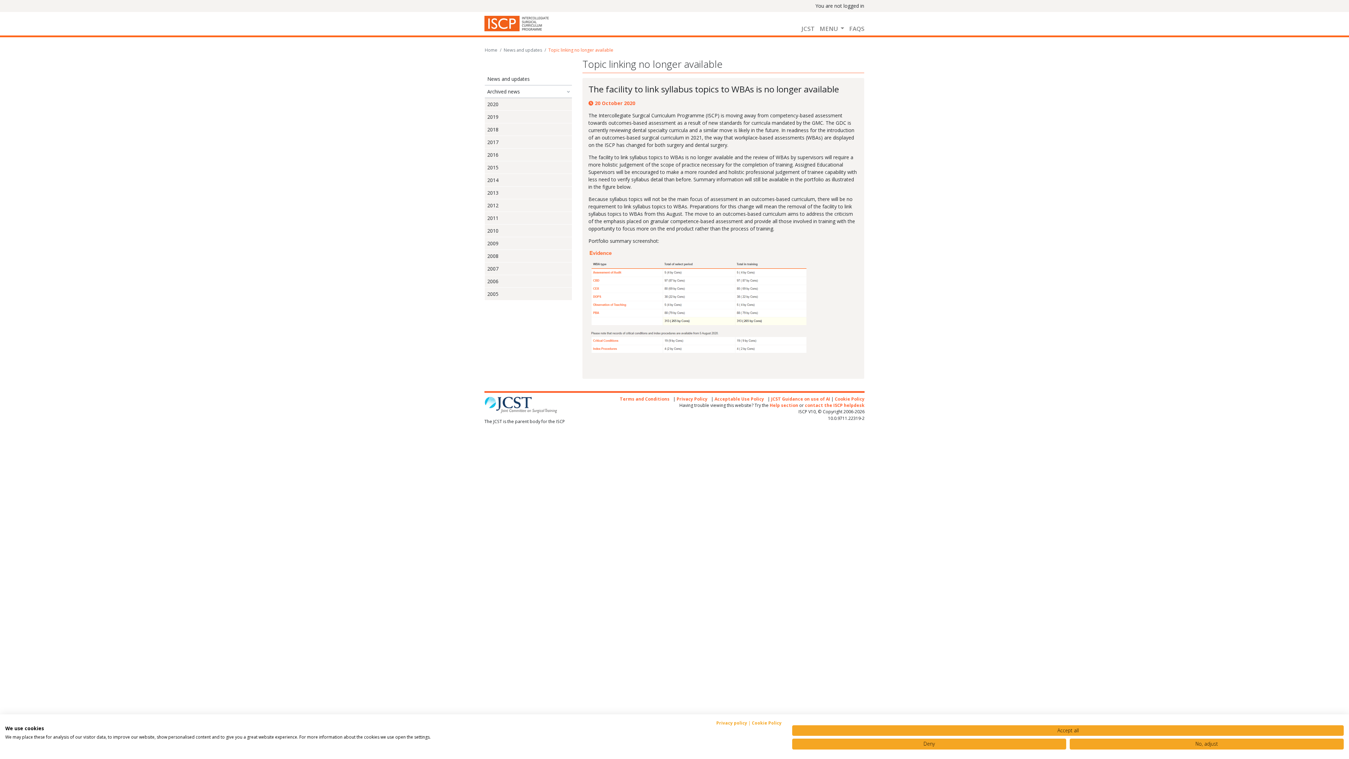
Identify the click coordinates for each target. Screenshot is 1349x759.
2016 (492, 154)
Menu (829, 29)
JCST (808, 29)
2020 (492, 104)
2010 (492, 230)
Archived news (503, 91)
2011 (492, 218)
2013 (492, 192)
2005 (492, 294)
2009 (492, 243)
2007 (492, 268)
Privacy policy (731, 723)
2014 (492, 180)
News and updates (523, 50)
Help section (784, 405)
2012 (492, 205)
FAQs (857, 29)
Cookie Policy (850, 399)
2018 (492, 129)
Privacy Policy (692, 399)
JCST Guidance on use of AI (800, 399)
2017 (492, 142)
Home (491, 50)
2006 (492, 281)
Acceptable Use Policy (739, 399)
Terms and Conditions (645, 399)
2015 (492, 167)
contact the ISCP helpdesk (835, 405)
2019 (492, 116)
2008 (492, 256)
